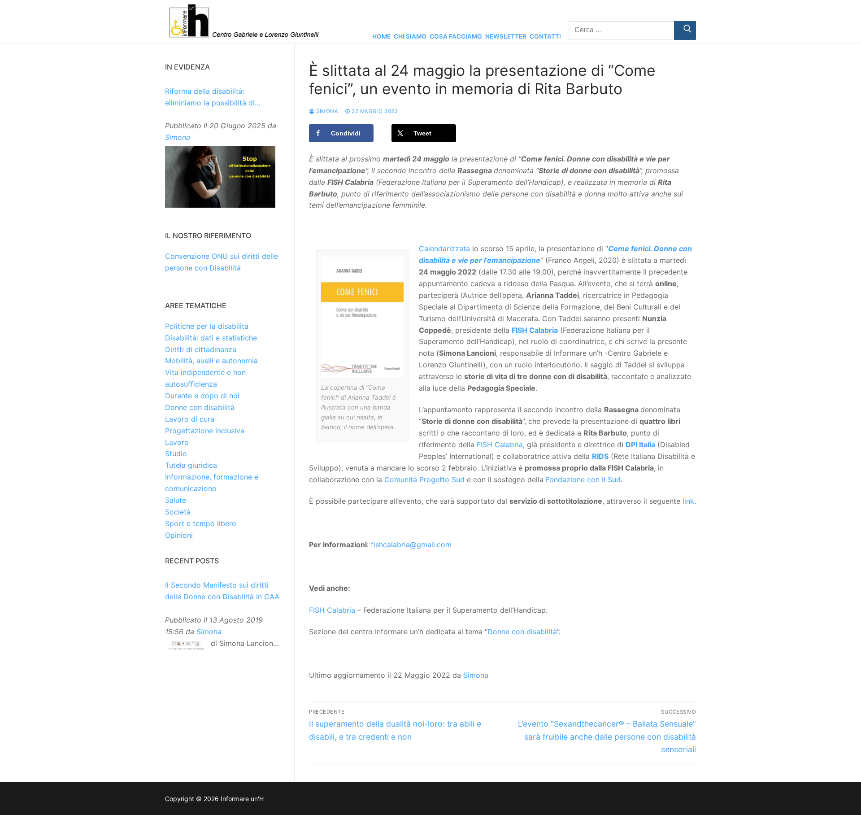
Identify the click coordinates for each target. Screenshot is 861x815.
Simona (326, 111)
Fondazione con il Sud (583, 479)
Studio (176, 453)
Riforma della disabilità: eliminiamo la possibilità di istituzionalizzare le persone (212, 98)
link (688, 501)
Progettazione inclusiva (204, 430)
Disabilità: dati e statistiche (211, 337)
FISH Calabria (535, 330)
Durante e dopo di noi (202, 395)
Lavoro (177, 442)
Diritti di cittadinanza (200, 349)
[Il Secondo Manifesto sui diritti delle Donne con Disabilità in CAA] (185, 647)
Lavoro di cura (189, 418)
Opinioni (179, 535)
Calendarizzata (444, 248)
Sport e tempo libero (200, 523)
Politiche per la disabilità (206, 326)
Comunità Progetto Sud (424, 479)
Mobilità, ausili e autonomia (211, 360)
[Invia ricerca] (685, 30)
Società (178, 511)
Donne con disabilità (522, 631)
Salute (175, 500)
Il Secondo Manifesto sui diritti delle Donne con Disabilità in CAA (222, 590)
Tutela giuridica (191, 465)
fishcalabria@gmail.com (411, 544)
